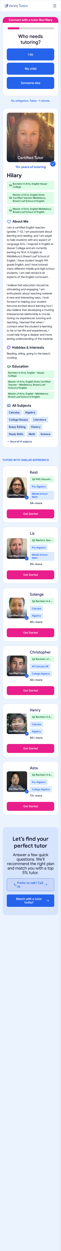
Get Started (30, 514)
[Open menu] (54, 5)
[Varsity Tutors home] (16, 6)
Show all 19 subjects (21, 441)
